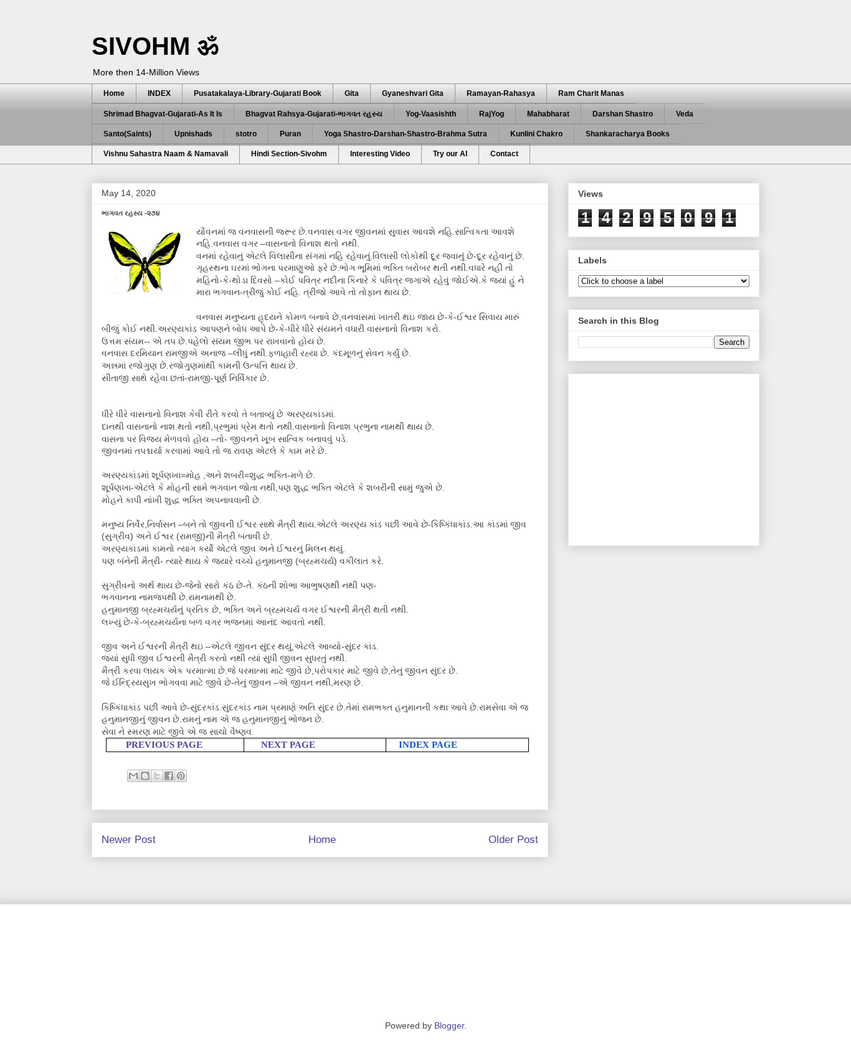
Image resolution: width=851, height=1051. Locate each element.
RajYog (491, 114)
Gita (352, 93)
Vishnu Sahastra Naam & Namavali (165, 153)
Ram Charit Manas (591, 93)
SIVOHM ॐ (155, 46)
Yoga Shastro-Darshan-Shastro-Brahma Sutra (405, 134)
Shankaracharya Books (628, 134)
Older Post (513, 840)
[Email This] (133, 776)
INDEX (159, 93)
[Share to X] (157, 776)
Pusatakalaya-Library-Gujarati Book (257, 93)
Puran (290, 134)
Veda (684, 114)
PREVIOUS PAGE (164, 745)
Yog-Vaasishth (431, 114)
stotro (246, 134)
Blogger (449, 1025)
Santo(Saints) (127, 134)
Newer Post (129, 840)
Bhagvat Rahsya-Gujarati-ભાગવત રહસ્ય (314, 114)
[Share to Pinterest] (180, 776)
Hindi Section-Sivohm (289, 153)
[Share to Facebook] (169, 776)
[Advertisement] (671, 456)
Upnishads (193, 134)
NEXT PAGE (288, 745)
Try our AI (450, 153)
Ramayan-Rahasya (501, 93)
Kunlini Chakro (536, 134)
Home (114, 93)
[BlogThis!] (145, 776)
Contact (504, 153)
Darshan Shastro (622, 114)
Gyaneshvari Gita (413, 93)
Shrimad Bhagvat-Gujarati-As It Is (162, 114)
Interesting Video (380, 153)
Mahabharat (548, 114)
